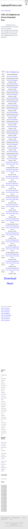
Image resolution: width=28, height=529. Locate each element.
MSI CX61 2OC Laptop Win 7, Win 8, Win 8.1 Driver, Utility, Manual (12, 164)
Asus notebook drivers (5, 517)
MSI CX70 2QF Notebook (12, 76)
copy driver (3, 494)
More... (11, 519)
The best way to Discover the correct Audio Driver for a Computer (4, 446)
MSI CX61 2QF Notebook (12, 105)
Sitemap (21, 525)
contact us (3, 429)
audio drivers (3, 486)
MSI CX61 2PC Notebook (12, 141)
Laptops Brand (8, 10)
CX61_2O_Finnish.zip (5, 320)
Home (2, 10)
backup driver (3, 490)
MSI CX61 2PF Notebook (12, 119)
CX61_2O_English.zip (5, 313)
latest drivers (3, 510)
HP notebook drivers (16, 517)
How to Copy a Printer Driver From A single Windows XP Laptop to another (4, 466)
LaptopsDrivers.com (11, 5)
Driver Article (4, 478)
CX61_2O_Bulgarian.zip (12, 72)
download (3, 397)
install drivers (3, 506)
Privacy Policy (16, 525)
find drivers (3, 502)
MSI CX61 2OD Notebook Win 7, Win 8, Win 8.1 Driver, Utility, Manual (12, 220)
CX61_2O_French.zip (5, 318)
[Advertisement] (14, 53)
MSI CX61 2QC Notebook (12, 91)
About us (11, 525)
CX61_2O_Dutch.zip (5, 311)
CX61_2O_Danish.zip (5, 310)
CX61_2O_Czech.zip (5, 308)
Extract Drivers (3, 498)
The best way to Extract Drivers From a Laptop (4, 456)
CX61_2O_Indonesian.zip (6, 315)
